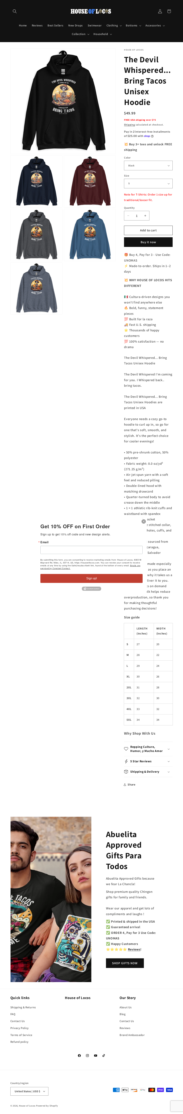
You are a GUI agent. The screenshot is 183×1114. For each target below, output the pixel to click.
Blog (123, 1014)
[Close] (144, 521)
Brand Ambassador (132, 1035)
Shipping (129, 124)
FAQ (13, 1014)
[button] (14, 11)
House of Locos (27, 1105)
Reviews (125, 1028)
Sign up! (91, 578)
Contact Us (17, 1021)
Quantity (129, 207)
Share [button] (131, 784)
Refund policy (19, 1042)
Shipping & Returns (23, 1007)
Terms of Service (21, 1035)
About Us (126, 1007)
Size (126, 175)
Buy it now (148, 242)
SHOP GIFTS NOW (125, 963)
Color (127, 157)
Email (44, 542)
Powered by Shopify (47, 1105)
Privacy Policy (19, 1028)
